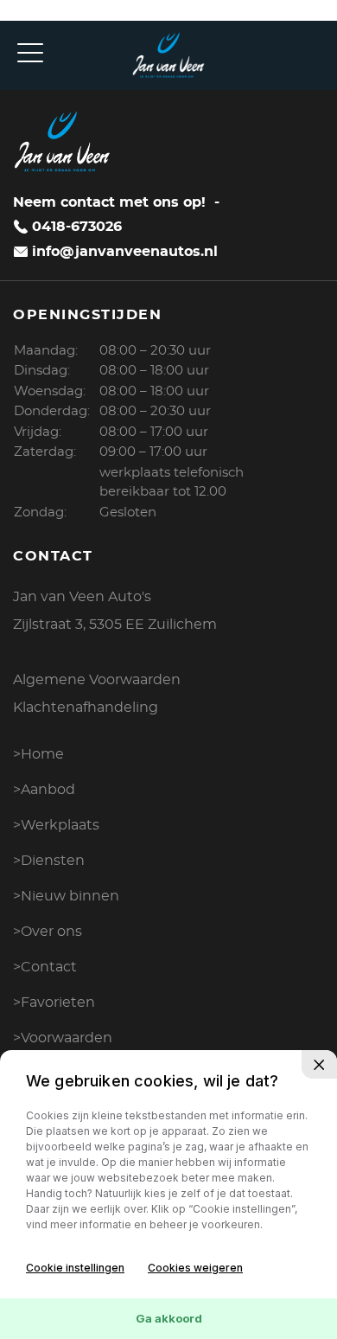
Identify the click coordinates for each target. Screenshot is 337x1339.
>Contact (45, 967)
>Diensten (49, 861)
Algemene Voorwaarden (97, 680)
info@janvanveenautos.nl (125, 252)
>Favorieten (54, 1002)
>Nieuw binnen (66, 896)
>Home (38, 754)
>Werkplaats (56, 825)
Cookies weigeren (195, 1267)
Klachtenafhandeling (85, 707)
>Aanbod (44, 790)
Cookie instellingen (75, 1267)
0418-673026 (77, 227)
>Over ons (47, 932)
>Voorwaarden (62, 1038)
